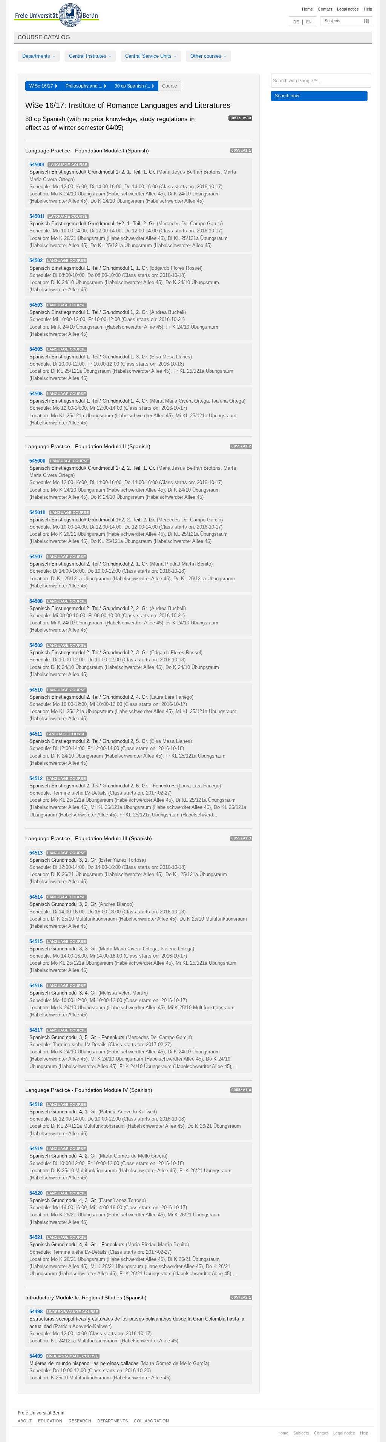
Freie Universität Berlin (41, 1413)
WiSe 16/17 (42, 86)
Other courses (206, 56)
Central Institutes (88, 56)
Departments (37, 56)
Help (368, 9)
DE (296, 22)
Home (307, 9)
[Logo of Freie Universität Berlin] (56, 16)
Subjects (332, 20)
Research (80, 1421)
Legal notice (348, 9)
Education (50, 1421)
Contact (325, 9)
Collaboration (151, 1421)
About (25, 1421)
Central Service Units (149, 56)
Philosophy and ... (85, 86)
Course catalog (44, 37)
